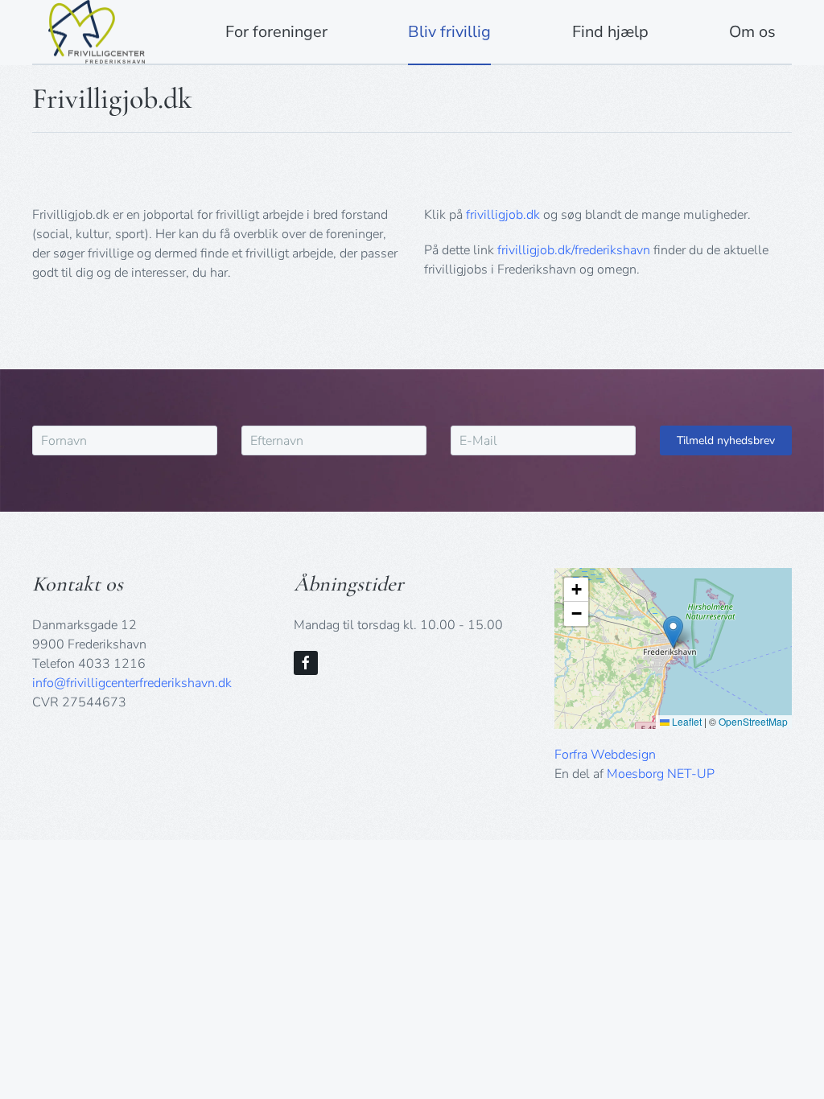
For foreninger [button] (276, 32)
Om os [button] (752, 32)
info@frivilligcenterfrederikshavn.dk (132, 683)
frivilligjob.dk (503, 215)
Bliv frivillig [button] (449, 32)
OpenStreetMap (753, 721)
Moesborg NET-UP (661, 774)
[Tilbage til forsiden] (96, 32)
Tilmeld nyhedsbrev (726, 440)
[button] (673, 631)
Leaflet (686, 721)
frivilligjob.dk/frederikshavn (573, 250)
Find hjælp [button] (610, 32)
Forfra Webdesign (605, 755)
